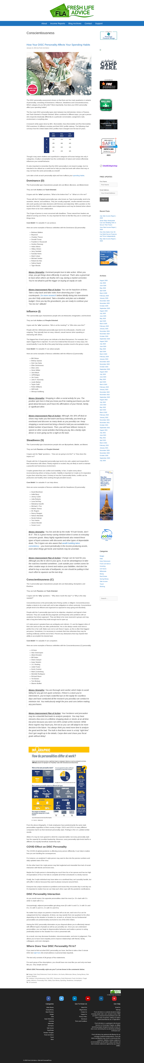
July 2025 (103, 313)
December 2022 (105, 392)
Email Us (117, 1007)
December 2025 (105, 301)
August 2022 (104, 399)
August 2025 (104, 311)
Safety (50, 980)
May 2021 (103, 438)
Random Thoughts (49, 1032)
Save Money (56, 980)
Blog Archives (74, 23)
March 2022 (103, 412)
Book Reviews (50, 1012)
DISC (51, 978)
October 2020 (104, 455)
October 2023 (104, 367)
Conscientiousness (40, 978)
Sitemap (118, 1009)
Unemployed (78, 980)
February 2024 (104, 356)
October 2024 (104, 336)
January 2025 (104, 328)
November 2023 (105, 364)
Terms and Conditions (81, 1021)
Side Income (104, 581)
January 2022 (104, 417)
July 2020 (103, 460)
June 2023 (103, 377)
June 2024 (103, 346)
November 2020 (105, 453)
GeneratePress (47, 1060)
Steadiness (70, 980)
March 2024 (103, 354)
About (44, 23)
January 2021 (104, 448)
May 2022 (103, 407)
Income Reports (57, 23)
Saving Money (81, 974)
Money (74, 974)
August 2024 (104, 341)
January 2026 (104, 298)
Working (34, 976)
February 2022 (104, 415)
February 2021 (104, 445)
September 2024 (105, 339)
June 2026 (103, 285)
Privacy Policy (83, 1016)
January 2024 (104, 359)
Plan (45, 980)
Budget (30, 974)
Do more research (48, 295)
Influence (33, 980)
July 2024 (103, 344)
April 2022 (103, 410)
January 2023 (104, 389)
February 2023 (104, 387)
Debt (34, 974)
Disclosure (84, 1019)
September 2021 (105, 427)
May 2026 (103, 288)
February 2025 (104, 326)
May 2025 (103, 318)
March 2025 (103, 323)
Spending (63, 980)
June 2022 (103, 405)
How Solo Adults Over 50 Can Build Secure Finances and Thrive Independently (108, 234)
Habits (28, 980)
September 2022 (105, 397)
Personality (40, 980)
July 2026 (103, 283)
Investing (102, 566)
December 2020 (105, 450)
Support (99, 23)
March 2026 (103, 293)
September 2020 (105, 458)
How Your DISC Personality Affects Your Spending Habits (58, 44)
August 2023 (104, 372)
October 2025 (104, 306)
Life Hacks (61, 974)
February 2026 (104, 296)
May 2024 (103, 349)
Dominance (57, 978)
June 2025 (103, 316)
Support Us (84, 1014)
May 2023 (103, 379)
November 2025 (105, 303)
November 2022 (105, 394)
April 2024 (103, 351)
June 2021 (103, 435)
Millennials (68, 974)
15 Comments (32, 982)
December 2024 (105, 331)
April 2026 (103, 290)
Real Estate (103, 576)
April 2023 (103, 382)
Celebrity (31, 978)
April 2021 (103, 440)
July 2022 (103, 402)
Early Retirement (42, 974)
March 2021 (103, 443)
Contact (88, 23)
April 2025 (103, 321)
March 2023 (103, 384)
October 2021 (104, 425)
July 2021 (103, 433)
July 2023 (103, 374)
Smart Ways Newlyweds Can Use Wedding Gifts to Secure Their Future (108, 223)
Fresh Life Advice (53, 974)
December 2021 (105, 420)
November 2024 (105, 334)
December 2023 (105, 361)
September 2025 (105, 308)
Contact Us (84, 1012)
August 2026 (104, 280)
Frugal (85, 978)
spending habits (78, 175)
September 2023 (105, 369)
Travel (102, 584)
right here (37, 953)
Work (52, 1039)
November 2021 (105, 422)
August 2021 (104, 430)
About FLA (84, 1007)
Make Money (50, 1007)
